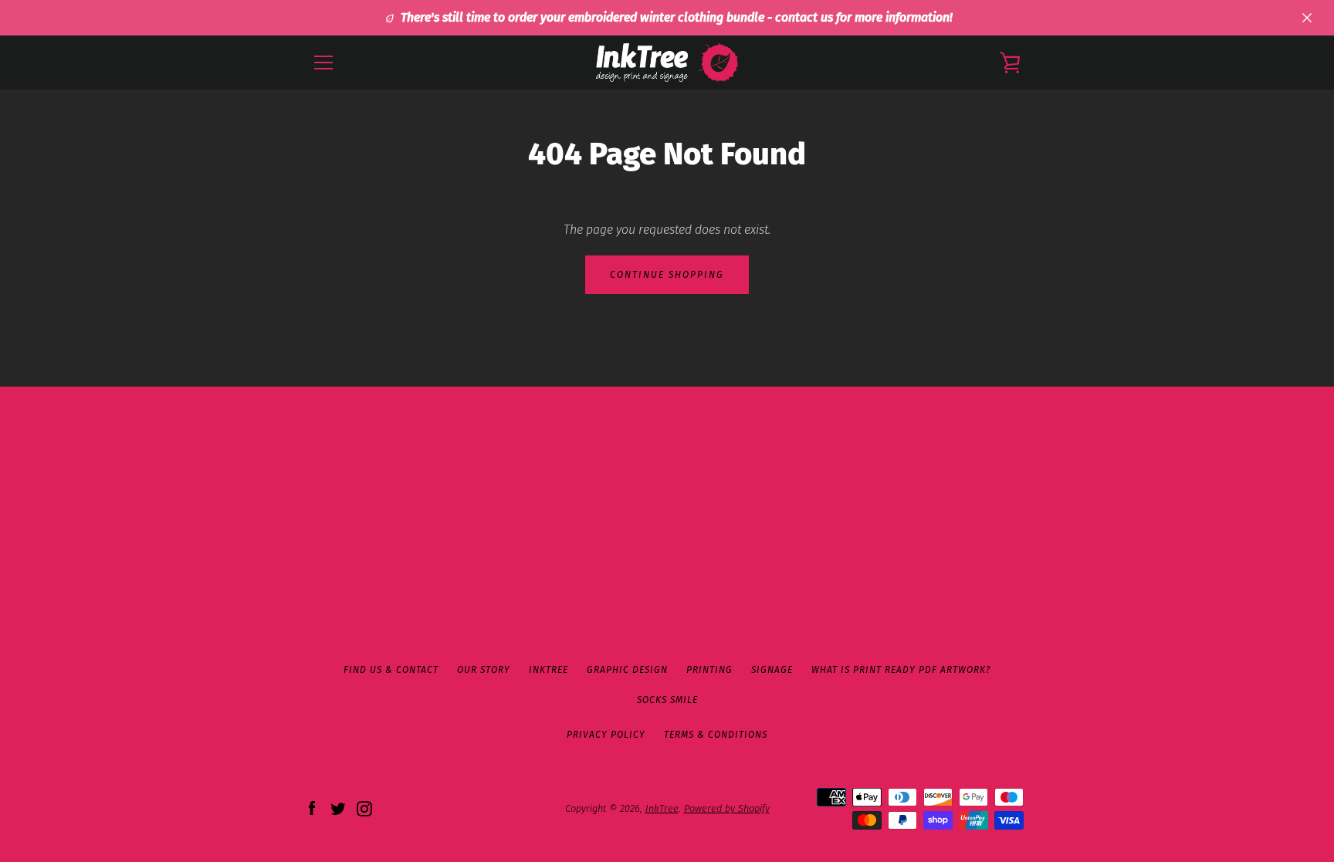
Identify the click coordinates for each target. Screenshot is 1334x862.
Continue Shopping (667, 274)
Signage (772, 669)
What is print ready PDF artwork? (900, 669)
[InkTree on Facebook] (312, 807)
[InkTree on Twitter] (338, 807)
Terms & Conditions (715, 734)
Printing (709, 669)
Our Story (483, 669)
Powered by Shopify (727, 808)
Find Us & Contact (391, 669)
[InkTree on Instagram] (364, 807)
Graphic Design (627, 669)
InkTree (548, 669)
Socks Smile (667, 700)
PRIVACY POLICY (606, 734)
